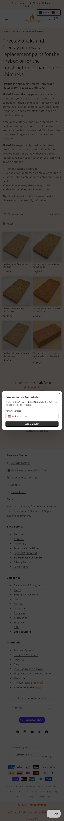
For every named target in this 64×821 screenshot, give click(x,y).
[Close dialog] (59, 393)
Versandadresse (13, 410)
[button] (32, 416)
